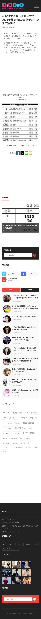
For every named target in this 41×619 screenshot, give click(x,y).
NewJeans (6, 433)
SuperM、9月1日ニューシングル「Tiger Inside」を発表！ (23, 338)
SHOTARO (29, 447)
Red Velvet (28, 422)
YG (36, 447)
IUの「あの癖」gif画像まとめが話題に (25, 316)
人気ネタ (11, 290)
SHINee (15, 443)
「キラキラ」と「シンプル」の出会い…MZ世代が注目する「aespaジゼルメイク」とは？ (25, 297)
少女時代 (34, 413)
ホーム (5, 545)
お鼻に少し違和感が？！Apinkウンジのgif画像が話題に (24, 370)
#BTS (11, 545)
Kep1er (33, 417)
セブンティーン (13, 418)
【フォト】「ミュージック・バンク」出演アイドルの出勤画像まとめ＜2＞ (25, 359)
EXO (4, 428)
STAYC (10, 423)
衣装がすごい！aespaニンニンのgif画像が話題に (25, 391)
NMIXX (10, 428)
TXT (4, 423)
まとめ (35, 545)
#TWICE (19, 545)
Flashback (15, 549)
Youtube (27, 545)
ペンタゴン (6, 447)
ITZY (30, 428)
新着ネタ (30, 290)
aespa (24, 417)
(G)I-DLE (17, 423)
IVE (26, 412)
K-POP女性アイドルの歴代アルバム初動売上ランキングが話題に (20, 226)
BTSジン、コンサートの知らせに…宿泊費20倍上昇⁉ (24, 380)
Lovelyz (14, 438)
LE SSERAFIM (29, 432)
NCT (4, 418)
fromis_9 (5, 438)
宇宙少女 (28, 438)
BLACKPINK (20, 427)
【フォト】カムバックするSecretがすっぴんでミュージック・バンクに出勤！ (25, 350)
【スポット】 (16, 433)
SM (21, 438)
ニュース (5, 549)
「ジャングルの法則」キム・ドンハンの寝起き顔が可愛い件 (24, 328)
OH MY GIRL (6, 443)
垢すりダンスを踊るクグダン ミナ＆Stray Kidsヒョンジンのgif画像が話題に (25, 308)
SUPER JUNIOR (18, 447)
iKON (4, 451)
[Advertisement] (20, 73)
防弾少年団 (17, 412)
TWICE (6, 412)
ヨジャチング (25, 443)
